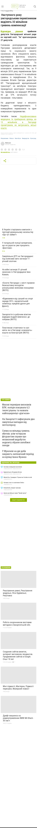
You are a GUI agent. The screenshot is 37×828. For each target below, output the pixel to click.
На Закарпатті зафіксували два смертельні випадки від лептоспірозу (18, 422)
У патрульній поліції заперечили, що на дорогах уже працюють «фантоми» (17, 245)
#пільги (11, 138)
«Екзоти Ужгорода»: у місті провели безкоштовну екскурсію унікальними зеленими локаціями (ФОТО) (18, 287)
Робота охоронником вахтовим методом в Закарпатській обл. (17, 623)
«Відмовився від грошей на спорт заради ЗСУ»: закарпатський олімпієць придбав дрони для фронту (17, 302)
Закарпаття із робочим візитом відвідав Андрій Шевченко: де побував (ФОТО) (16, 317)
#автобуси (18, 138)
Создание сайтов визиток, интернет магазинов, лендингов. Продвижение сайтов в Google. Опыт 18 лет (18, 655)
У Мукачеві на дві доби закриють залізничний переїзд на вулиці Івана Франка (18, 454)
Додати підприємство (18, 500)
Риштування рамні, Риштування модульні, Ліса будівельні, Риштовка (17, 593)
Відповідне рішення (12, 31)
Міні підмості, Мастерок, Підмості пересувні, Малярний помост (18, 687)
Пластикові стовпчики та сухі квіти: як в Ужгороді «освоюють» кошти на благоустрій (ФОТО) (17, 330)
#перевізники (4, 138)
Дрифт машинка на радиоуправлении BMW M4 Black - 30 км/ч (18, 718)
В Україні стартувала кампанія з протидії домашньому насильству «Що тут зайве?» (17, 232)
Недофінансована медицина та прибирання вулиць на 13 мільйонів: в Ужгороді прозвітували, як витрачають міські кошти (18, 122)
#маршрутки (25, 138)
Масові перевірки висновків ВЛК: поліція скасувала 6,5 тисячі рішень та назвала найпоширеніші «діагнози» (16, 409)
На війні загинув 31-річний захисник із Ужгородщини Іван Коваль (16, 272)
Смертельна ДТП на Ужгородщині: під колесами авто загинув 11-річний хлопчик (17, 258)
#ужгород (33, 138)
